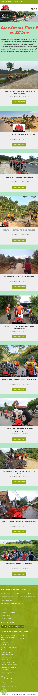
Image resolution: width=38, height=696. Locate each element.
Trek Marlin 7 (23, 635)
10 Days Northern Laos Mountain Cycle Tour (19, 473)
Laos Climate (6, 615)
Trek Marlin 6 (23, 638)
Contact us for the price (19, 96)
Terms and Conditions (8, 612)
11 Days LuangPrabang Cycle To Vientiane (19, 379)
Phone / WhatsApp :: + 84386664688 (12, 1)
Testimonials (5, 610)
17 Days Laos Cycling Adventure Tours (19, 134)
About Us (5, 607)
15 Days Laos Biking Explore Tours (19, 177)
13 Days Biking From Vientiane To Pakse (19, 230)
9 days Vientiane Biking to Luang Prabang (19, 521)
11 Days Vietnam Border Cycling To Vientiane (19, 430)
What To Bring (6, 618)
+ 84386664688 (7, 600)
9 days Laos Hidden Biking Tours (19, 564)
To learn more (4, 19)
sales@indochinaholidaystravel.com (13, 603)
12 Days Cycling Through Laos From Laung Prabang (19, 327)
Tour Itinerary (19, 102)
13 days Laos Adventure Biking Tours (19, 276)
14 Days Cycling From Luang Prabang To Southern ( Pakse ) (19, 93)
